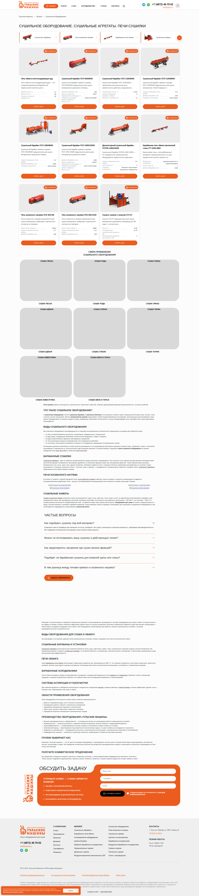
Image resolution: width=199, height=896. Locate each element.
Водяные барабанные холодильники (88, 845)
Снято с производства (117, 855)
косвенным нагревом (72, 651)
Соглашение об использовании (63, 875)
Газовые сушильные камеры (53, 498)
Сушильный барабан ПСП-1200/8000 (159, 79)
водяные (113, 675)
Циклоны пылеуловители (118, 837)
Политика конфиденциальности (32, 875)
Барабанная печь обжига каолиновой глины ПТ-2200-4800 (159, 146)
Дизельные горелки (81, 852)
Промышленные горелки (83, 848)
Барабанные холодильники (119, 841)
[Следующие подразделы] (179, 37)
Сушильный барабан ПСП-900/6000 (77, 79)
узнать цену (39, 106)
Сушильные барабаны (51, 460)
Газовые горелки (115, 848)
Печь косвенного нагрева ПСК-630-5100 (79, 215)
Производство (58, 834)
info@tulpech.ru (168, 7)
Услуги (55, 830)
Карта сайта (120, 875)
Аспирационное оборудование (86, 837)
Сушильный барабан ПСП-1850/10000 (78, 145)
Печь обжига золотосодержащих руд (37, 79)
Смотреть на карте (155, 833)
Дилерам (56, 841)
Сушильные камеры (116, 834)
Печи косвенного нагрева (118, 830)
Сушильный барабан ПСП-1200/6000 (118, 79)
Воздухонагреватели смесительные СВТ (89, 855)
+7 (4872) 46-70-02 (162, 4)
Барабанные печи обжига (84, 834)
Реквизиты (57, 852)
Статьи (103, 6)
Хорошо (70, 890)
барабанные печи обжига (54, 663)
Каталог (78, 826)
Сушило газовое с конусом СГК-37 (117, 215)
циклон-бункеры (124, 687)
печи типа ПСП (61, 450)
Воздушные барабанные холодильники (124, 845)
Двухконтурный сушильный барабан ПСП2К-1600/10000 (118, 146)
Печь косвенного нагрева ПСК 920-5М (37, 215)
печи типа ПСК (81, 450)
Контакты (115, 6)
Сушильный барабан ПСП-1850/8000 (37, 145)
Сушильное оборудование (119, 826)
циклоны (101, 687)
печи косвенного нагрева (86, 479)
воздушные (123, 675)
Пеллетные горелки (116, 852)
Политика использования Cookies (13, 892)
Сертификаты (58, 848)
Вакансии (57, 838)
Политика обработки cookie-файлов (95, 875)
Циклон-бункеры (80, 841)
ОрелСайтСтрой (106, 892)
